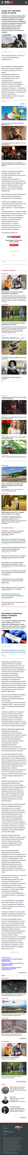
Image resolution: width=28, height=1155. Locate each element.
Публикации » (5, 1041)
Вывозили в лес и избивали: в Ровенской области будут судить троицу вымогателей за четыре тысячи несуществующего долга (13, 541)
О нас (4, 1125)
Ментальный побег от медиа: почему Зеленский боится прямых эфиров (18, 1090)
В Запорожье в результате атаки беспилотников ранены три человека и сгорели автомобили (12, 595)
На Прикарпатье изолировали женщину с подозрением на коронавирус (11, 968)
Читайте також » (6, 957)
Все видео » (23, 1038)
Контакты (5, 1128)
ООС (14, 255)
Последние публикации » (8, 270)
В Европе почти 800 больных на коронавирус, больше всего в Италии (12, 964)
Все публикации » (22, 1081)
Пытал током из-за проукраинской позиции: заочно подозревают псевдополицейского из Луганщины (13, 572)
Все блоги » (23, 1117)
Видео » (3, 975)
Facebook (4, 57)
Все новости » (22, 972)
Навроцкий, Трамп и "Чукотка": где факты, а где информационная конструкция (17, 1100)
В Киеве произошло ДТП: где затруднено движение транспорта (13, 603)
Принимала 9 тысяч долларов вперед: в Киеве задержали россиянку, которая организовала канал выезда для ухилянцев (13, 564)
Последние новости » (7, 528)
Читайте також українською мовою (22, 51)
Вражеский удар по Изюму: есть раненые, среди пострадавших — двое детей (13, 588)
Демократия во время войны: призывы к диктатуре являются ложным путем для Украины (17, 1110)
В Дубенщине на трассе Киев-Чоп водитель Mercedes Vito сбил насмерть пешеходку (13, 556)
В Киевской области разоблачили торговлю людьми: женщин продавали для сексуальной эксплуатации (13, 549)
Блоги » (3, 1084)
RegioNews (13, 55)
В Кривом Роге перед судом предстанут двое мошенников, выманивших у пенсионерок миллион (12, 532)
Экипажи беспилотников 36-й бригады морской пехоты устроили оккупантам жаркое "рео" (12, 580)
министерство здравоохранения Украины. (13, 652)
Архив (4, 1134)
